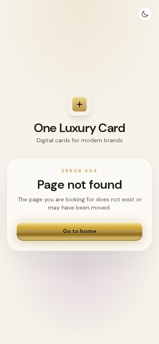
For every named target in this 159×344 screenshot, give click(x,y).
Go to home (80, 231)
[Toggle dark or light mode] (145, 14)
